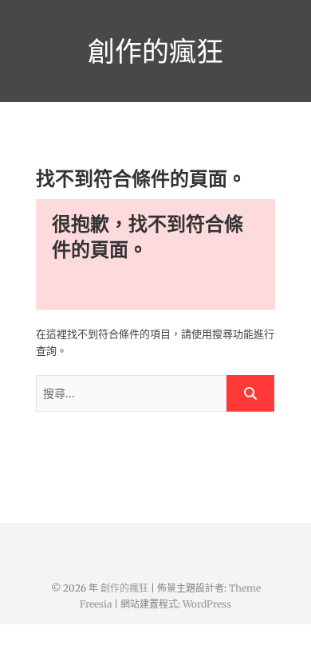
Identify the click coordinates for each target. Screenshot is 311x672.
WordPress (207, 604)
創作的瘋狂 (155, 51)
